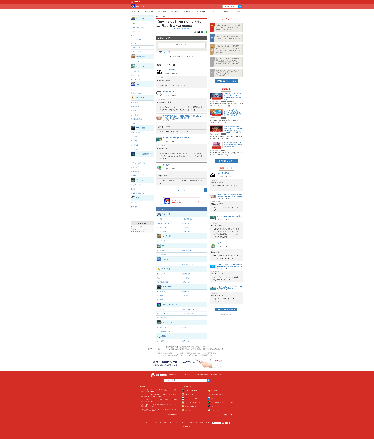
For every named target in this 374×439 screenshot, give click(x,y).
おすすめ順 (167, 52)
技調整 (133, 189)
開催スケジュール (136, 75)
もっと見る (181, 190)
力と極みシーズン (136, 185)
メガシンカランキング (137, 167)
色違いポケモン (135, 102)
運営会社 (192, 422)
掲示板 (238, 11)
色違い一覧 (174, 11)
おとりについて (135, 132)
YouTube (226, 423)
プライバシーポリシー (174, 422)
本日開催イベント (136, 23)
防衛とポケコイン (136, 93)
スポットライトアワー (137, 31)
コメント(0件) (137, 226)
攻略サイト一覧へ (228, 415)
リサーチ (225, 11)
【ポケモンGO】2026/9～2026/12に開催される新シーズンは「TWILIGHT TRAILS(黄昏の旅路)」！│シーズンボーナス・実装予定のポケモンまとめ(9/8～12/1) (227, 62)
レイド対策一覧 (135, 79)
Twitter (223, 423)
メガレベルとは (135, 159)
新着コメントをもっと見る (226, 309)
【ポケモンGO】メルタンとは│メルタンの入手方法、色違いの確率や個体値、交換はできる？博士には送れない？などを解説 (227, 73)
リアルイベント (135, 47)
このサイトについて (148, 422)
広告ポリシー (185, 422)
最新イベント (149, 11)
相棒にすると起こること (138, 163)
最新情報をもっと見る (226, 161)
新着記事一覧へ (173, 414)
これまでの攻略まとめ (137, 193)
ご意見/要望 (158, 422)
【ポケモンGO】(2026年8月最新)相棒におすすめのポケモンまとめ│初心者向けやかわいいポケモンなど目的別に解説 (228, 49)
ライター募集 (217, 423)
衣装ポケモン (135, 123)
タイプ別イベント (136, 43)
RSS (229, 423)
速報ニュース (136, 11)
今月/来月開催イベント (137, 27)
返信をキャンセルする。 (140, 229)
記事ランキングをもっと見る (226, 81)
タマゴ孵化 (134, 115)
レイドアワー (135, 35)
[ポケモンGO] (135, 2)
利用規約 (165, 422)
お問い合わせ (208, 422)
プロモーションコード (137, 51)
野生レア (133, 111)
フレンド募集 (135, 202)
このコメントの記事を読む (182, 28)
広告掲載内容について (226, 314)
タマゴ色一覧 (135, 71)
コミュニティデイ (199, 11)
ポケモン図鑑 (162, 11)
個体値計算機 (135, 106)
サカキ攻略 (134, 137)
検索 (240, 6)
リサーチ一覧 (135, 61)
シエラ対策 (134, 145)
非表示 (144, 223)
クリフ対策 (134, 149)
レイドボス (212, 11)
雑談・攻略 (134, 207)
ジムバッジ (134, 89)
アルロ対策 (134, 141)
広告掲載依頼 (199, 422)
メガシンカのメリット (137, 171)
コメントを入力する (182, 44)
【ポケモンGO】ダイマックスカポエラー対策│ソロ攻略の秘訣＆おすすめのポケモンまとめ (228, 27)
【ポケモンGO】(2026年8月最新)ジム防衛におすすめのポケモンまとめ (228, 37)
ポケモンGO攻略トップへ (176, 201)
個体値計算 (187, 11)
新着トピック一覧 (138, 231)
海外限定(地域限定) (136, 119)
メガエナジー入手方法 (137, 175)
